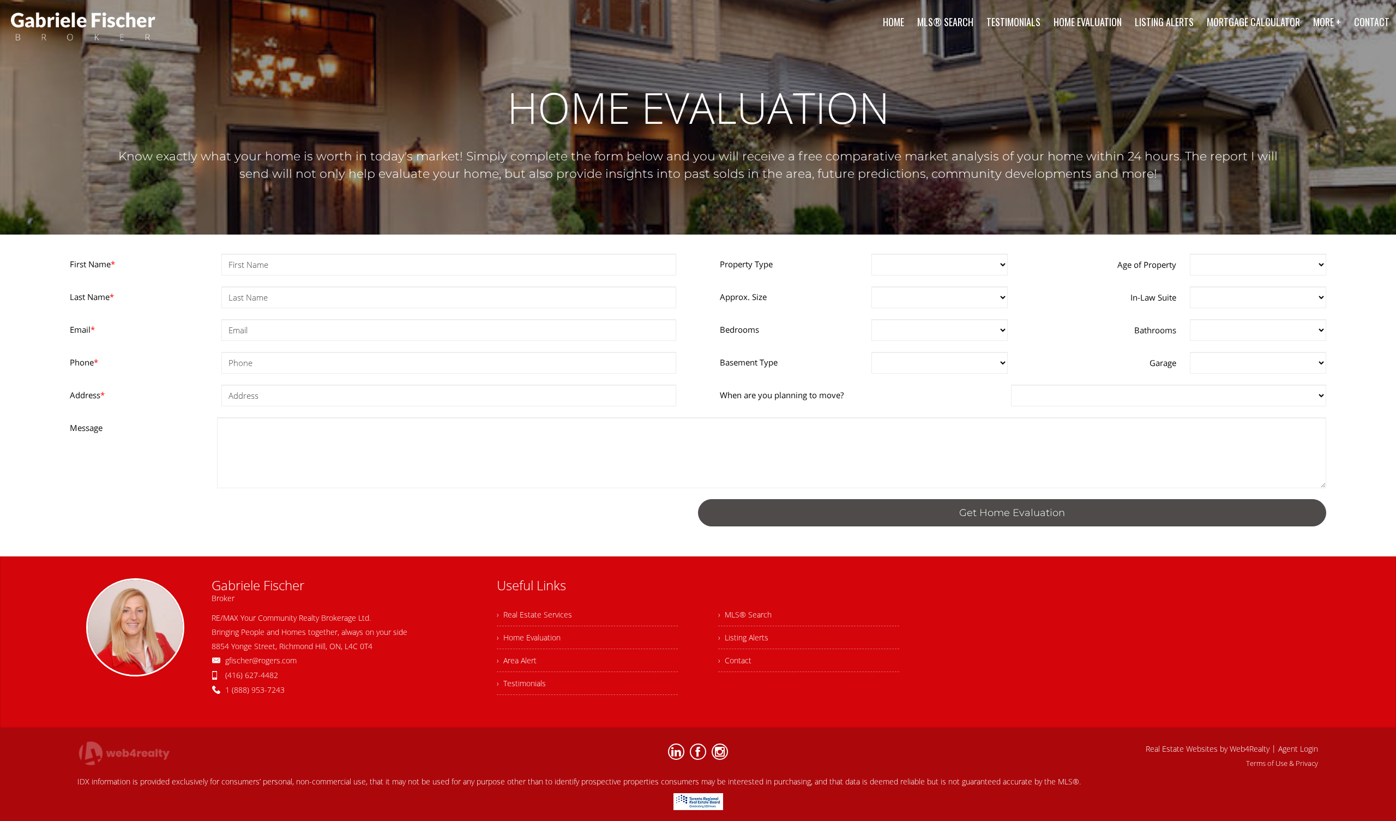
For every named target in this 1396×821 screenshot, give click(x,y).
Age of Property (1146, 264)
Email (82, 329)
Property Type (746, 264)
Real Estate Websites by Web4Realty (1207, 749)
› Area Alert (517, 660)
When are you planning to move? (782, 394)
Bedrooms (739, 329)
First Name (92, 264)
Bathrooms (1155, 330)
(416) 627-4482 (251, 675)
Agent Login (1298, 749)
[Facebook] (698, 752)
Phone (84, 362)
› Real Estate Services (534, 614)
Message (86, 427)
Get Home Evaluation (1012, 513)
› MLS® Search (745, 614)
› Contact (734, 660)
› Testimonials (521, 683)
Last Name (92, 296)
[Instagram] (720, 752)
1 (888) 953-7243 (255, 690)
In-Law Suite (1153, 297)
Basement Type (749, 362)
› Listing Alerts (743, 637)
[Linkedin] (676, 752)
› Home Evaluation (529, 637)
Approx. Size (743, 296)
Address (87, 394)
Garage (1163, 362)
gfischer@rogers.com (261, 660)
